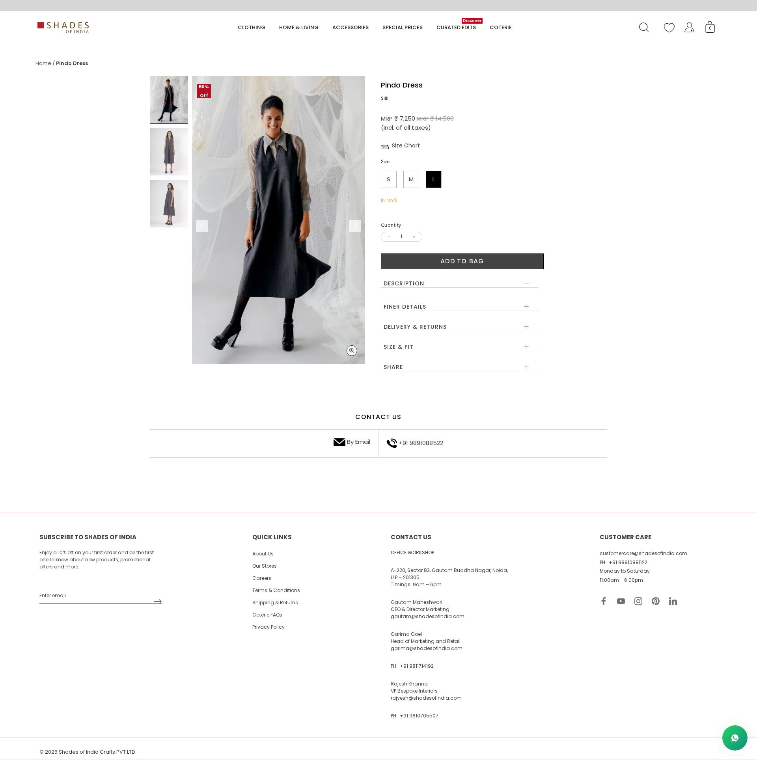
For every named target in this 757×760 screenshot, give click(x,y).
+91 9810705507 (419, 715)
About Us (263, 553)
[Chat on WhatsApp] (735, 738)
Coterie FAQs (267, 614)
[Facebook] (604, 600)
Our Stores (264, 566)
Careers (261, 578)
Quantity (391, 225)
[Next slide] (355, 226)
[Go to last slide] (202, 226)
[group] (169, 100)
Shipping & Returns (275, 602)
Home (43, 63)
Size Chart (406, 145)
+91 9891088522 (421, 443)
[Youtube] (621, 600)
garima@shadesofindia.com (426, 648)
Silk (384, 98)
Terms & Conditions (276, 590)
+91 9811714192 (417, 666)
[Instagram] (638, 600)
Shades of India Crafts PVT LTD (97, 752)
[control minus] (388, 237)
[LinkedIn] (673, 600)
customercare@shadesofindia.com (643, 553)
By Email (358, 442)
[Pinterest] (656, 600)
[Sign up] (158, 601)
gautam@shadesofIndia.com (427, 616)
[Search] (644, 27)
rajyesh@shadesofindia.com (426, 698)
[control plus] (415, 237)
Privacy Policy (268, 627)
